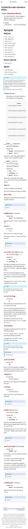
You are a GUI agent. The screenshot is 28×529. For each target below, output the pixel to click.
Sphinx (11, 527)
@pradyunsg (17, 527)
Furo (21, 527)
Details (7, 23)
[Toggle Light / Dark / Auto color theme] (25, 1)
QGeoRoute (15, 392)
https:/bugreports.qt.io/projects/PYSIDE (13, 89)
